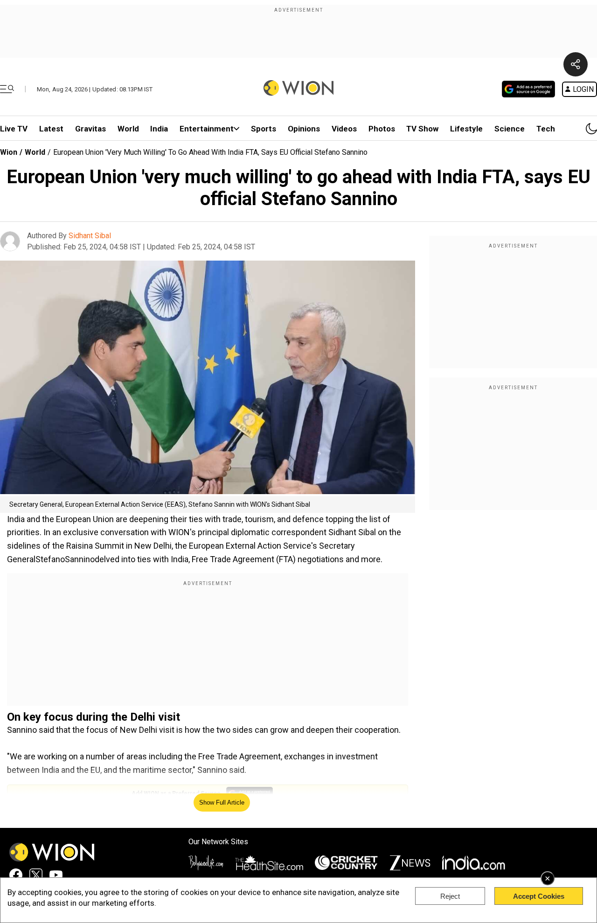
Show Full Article (221, 802)
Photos (381, 128)
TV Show (422, 128)
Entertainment (207, 128)
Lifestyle (466, 128)
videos (344, 128)
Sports (263, 128)
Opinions (304, 128)
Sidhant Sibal (90, 235)
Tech (545, 128)
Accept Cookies (538, 896)
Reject (450, 896)
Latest (51, 128)
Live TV (14, 128)
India (159, 128)
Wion (8, 152)
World (128, 128)
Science (509, 128)
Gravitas (90, 128)
